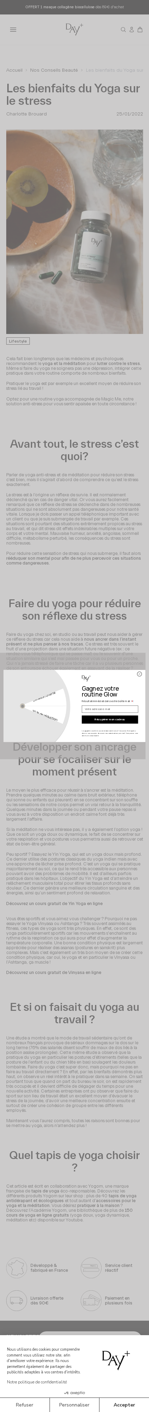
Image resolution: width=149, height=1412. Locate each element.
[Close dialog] (139, 674)
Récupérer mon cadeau (110, 719)
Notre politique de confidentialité (37, 1382)
